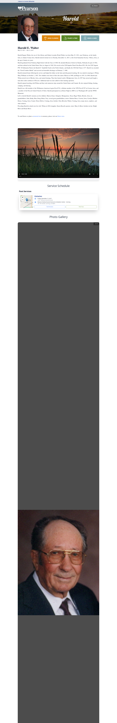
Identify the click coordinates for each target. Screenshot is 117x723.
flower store (61, 116)
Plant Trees (81, 206)
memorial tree (37, 116)
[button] (27, 200)
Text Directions (49, 206)
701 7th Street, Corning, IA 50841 (46, 203)
